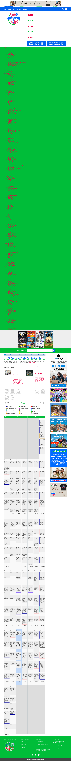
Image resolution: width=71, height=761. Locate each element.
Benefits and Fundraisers (11, 310)
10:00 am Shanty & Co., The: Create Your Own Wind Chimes (18, 598)
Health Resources (8, 143)
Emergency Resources (11, 74)
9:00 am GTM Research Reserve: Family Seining (42, 482)
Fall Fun (8, 314)
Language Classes (10, 226)
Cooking (8, 215)
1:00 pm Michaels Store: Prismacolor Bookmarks (6, 494)
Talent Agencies (10, 87)
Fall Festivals (9, 313)
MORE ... (43, 455)
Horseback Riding (10, 280)
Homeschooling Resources (12, 80)
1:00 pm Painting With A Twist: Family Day (6, 482)
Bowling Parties (10, 180)
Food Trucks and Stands (11, 193)
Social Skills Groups (10, 84)
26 (22, 630)
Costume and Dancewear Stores (13, 252)
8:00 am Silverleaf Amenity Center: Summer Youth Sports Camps (12, 475)
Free (21, 413)
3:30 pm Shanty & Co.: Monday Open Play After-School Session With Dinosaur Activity (12, 551)
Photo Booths (9, 201)
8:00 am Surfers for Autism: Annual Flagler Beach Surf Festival (42, 635)
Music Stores (9, 258)
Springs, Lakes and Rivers (12, 131)
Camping (9, 98)
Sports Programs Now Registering (13, 294)
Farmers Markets (10, 254)
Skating (8, 129)
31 (10, 686)
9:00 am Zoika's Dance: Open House (42, 436)
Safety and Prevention (11, 234)
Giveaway (25, 9)
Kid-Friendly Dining (10, 256)
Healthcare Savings (10, 160)
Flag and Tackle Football (11, 274)
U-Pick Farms (9, 329)
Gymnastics (9, 276)
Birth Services (9, 148)
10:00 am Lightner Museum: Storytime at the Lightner (6, 706)
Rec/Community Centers (11, 125)
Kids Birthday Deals (10, 196)
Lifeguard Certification (11, 282)
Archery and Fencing (11, 267)
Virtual (8, 241)
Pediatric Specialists (10, 169)
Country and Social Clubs (11, 99)
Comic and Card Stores (11, 250)
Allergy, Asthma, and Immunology (13, 144)
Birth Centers (9, 147)
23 (4, 630)
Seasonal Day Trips (10, 323)
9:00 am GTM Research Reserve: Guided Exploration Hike (42, 442)
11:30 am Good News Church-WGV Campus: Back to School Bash (6, 550)
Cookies (8, 187)
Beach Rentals (10, 245)
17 (10, 570)
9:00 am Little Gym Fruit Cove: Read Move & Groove (36, 522)
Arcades (8, 93)
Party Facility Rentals (11, 199)
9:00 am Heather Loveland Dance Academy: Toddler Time (24, 523)
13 (28, 517)
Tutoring (8, 70)
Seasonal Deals (10, 324)
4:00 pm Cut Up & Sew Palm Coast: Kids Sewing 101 (18, 540)
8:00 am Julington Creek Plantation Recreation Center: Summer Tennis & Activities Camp (12, 485)
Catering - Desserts (10, 182)
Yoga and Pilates (10, 306)
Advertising (19, 9)
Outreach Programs (10, 231)
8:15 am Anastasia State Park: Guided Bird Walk (18, 522)
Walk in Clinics (9, 175)
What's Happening (8, 308)
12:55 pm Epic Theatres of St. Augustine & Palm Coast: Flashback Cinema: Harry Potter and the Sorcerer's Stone (6, 717)
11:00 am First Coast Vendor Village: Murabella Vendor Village (6, 665)
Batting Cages (9, 94)
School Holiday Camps (11, 48)
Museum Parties (10, 198)
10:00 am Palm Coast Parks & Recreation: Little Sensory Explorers (18, 677)
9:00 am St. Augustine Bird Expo (6, 597)
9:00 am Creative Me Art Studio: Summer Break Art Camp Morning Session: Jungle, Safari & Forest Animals (12, 506)
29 (40, 630)
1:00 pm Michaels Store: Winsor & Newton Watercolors (6, 619)
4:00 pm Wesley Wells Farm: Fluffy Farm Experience (36, 559)
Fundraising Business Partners (12, 79)
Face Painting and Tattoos (12, 191)
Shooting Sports (10, 289)
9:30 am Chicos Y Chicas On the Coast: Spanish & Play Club (18, 575)
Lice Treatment (10, 162)
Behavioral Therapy (10, 146)
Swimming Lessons (10, 299)
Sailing (8, 286)
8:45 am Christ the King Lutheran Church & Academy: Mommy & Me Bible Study (6, 465)
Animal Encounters (10, 92)
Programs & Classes (8, 208)
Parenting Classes (10, 232)
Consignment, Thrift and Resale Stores (14, 251)
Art (7, 210)
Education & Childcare (9, 50)
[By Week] (12, 391)
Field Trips (9, 102)
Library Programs (36, 408)
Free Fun (9, 104)
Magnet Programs (10, 58)
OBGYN (8, 163)
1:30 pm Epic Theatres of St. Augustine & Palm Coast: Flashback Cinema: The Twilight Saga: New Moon (6, 505)
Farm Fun (9, 315)
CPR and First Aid (10, 153)
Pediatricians (9, 170)
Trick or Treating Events (11, 328)
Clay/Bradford (55, 6)
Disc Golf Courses (10, 101)
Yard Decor (9, 207)
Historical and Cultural (11, 224)
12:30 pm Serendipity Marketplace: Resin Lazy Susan (30, 619)
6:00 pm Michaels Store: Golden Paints (18, 559)
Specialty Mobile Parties (11, 204)
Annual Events (10, 309)
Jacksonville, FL (40, 742)
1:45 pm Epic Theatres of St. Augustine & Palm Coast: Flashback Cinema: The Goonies (24, 551)
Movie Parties (9, 197)
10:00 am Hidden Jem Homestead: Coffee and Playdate (30, 598)
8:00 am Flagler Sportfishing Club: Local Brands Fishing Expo (42, 464)
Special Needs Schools (11, 66)
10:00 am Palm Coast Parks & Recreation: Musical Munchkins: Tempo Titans (30, 665)
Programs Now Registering (12, 233)
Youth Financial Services (11, 89)
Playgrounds (9, 121)
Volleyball (9, 303)
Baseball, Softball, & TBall (11, 268)
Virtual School (9, 71)
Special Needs (23, 406)
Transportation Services (11, 68)
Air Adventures (10, 91)
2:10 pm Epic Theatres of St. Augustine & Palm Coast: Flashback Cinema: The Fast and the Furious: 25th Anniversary (24, 667)
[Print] (37, 391)
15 (40, 517)
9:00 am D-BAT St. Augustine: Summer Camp (12, 494)
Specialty (9, 237)
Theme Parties (10, 206)
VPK (8, 72)
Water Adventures (10, 141)
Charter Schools (10, 52)
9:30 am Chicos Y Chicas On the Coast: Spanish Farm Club (36, 610)
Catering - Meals (10, 184)
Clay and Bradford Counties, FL (42, 744)
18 (16, 570)
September (39, 402)
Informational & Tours (12, 408)
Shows (8, 325)
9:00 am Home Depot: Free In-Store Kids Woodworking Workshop (42, 450)
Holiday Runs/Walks (10, 319)
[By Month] (6, 391)
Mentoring (9, 227)
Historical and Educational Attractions (14, 110)
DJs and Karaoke (10, 189)
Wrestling (9, 305)
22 (40, 570)
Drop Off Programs (10, 53)
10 (10, 517)
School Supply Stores (11, 261)
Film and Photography (11, 222)
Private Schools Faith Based (12, 63)
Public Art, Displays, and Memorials (13, 123)
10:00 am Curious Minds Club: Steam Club (42, 549)
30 (4, 686)
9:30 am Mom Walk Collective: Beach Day (6, 700)
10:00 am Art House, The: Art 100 (12, 538)
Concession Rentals (10, 186)
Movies (8, 118)
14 (34, 517)
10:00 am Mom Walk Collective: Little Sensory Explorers (18, 664)
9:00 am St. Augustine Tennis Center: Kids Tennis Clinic (42, 473)
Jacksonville (22, 6)
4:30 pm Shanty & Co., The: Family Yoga (12, 619)
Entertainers (9, 190)
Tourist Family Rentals (11, 264)
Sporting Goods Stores (11, 262)
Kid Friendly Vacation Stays (12, 113)
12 (22, 517)
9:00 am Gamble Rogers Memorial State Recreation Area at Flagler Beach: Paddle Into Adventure (36, 578)
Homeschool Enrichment (11, 225)
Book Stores (9, 247)
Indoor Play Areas (10, 112)
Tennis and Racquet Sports (12, 301)
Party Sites (9, 200)
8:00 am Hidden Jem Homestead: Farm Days (24, 574)
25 (16, 630)
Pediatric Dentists (10, 167)
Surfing (8, 296)
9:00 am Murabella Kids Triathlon (6, 472)
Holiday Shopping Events (11, 320)
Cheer (8, 271)
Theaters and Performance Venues (13, 137)
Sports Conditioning (10, 293)
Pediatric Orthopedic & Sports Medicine (14, 168)
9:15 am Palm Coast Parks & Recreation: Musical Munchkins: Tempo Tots (30, 645)
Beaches (9, 95)
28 (34, 630)
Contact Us (23, 747)
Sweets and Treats (10, 263)
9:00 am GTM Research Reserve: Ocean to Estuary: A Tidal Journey (42, 540)
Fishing (8, 103)
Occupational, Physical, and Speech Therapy (15, 165)
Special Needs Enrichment (12, 236)
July (8, 402)
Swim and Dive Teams (11, 298)
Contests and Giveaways (11, 311)
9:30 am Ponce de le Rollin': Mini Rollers (36, 531)
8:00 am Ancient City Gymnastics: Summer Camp (12, 464)
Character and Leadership (12, 213)
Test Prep (9, 67)
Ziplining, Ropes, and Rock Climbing (13, 142)
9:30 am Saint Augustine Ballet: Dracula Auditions (42, 609)
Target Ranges (10, 134)
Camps (6, 47)
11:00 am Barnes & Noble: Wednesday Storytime (24, 540)
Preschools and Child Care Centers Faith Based (15, 61)
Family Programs (10, 220)
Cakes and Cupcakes (11, 181)
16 (4, 570)
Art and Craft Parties (11, 178)
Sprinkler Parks (10, 132)
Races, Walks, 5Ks (36, 406)
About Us (22, 745)
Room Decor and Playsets (12, 260)
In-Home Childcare (10, 57)
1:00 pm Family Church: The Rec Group (6, 676)
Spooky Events (10, 327)
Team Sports (9, 300)
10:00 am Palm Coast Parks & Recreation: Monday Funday (12, 656)
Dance (8, 217)
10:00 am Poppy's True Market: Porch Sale (6, 655)
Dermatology (9, 155)
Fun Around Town (8, 90)
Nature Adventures (10, 120)
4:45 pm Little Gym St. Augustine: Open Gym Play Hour (18, 619)
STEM (8, 238)
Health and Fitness (10, 277)
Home (5, 9)
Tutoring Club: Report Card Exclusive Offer (17, 371)
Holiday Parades (10, 318)
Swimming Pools (10, 133)
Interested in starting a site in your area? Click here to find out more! (43, 750)
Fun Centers (9, 105)
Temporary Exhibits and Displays (13, 136)
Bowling (8, 96)
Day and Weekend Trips (11, 100)
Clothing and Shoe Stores (11, 248)
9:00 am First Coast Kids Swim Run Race (6, 644)
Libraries (9, 114)
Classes (9, 411)
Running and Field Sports (11, 285)
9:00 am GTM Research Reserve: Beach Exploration (42, 522)
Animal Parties (10, 177)
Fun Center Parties (10, 194)
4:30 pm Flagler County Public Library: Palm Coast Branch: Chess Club (18, 551)
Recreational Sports (10, 127)
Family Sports (9, 273)
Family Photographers (11, 77)
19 (22, 570)
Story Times (9, 239)
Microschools (9, 60)
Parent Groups (10, 82)
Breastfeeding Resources (11, 149)
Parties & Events (8, 176)
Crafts (8, 216)
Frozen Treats (9, 255)
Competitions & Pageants (25, 411)
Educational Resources (11, 54)
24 (10, 630)
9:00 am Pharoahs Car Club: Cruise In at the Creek (42, 676)
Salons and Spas (10, 128)
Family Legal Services (11, 76)
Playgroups (9, 83)
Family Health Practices (11, 159)
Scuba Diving (9, 287)
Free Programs (10, 223)
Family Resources (8, 73)
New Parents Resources (11, 81)
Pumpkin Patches (10, 322)
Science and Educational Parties (13, 203)
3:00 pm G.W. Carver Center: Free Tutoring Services (24, 559)
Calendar (9, 9)
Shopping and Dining (9, 243)
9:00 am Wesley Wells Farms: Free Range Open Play (24, 588)
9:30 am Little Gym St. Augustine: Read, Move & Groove (12, 634)
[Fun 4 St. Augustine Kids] (14, 18)
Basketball (9, 270)
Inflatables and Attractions (12, 195)
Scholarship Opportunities (12, 65)
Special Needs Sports (11, 291)
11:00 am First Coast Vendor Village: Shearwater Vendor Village (6, 541)
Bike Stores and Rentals (11, 246)
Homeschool (9, 56)
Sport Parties (9, 205)
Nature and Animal (10, 229)
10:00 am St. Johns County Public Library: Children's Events (12, 523)
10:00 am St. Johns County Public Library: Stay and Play (12, 588)
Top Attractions (10, 138)
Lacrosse (9, 281)
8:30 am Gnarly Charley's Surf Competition (42, 423)
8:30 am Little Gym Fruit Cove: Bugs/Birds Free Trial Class (30, 635)
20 (28, 570)
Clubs (8, 214)
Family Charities (10, 75)
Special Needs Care (10, 171)
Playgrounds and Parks (11, 122)
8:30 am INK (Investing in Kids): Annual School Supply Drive (42, 644)
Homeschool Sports (10, 279)
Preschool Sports (10, 284)
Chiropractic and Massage (12, 151)
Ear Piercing (9, 253)
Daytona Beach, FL (40, 741)
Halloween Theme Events (11, 317)
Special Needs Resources (12, 85)
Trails (8, 140)
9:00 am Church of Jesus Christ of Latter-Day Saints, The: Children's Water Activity (42, 576)
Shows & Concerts (24, 408)
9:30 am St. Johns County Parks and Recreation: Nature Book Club (24, 610)
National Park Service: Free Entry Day (18, 633)
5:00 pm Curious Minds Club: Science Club (12, 726)
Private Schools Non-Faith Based (13, 64)
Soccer (8, 290)
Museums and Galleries (11, 119)
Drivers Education (10, 219)
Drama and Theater (10, 218)
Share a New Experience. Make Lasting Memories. (38, 372)
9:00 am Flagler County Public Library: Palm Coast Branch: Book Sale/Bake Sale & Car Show (42, 600)
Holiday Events (35, 411)
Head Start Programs (11, 55)
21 (34, 570)
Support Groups (10, 86)
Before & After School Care (12, 51)
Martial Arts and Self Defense (12, 283)
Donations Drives (10, 312)
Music (8, 228)
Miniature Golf (9, 117)
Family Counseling (10, 157)
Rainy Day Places (10, 124)
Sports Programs (8, 266)
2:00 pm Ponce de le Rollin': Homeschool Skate (30, 550)
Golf (8, 275)
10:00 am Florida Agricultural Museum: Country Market (42, 495)
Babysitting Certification (11, 212)
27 (28, 630)
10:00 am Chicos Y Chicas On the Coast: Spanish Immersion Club (24, 620)
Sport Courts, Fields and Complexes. (13, 130)
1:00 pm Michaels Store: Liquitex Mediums (6, 559)
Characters (9, 185)
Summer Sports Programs (12, 295)
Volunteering (9, 242)
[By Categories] (6, 397)
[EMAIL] (42, 391)
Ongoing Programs (11, 413)
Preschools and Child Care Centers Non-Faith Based (16, 62)
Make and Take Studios (11, 115)
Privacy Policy (23, 744)
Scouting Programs (10, 235)
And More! (39, 745)
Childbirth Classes (10, 150)
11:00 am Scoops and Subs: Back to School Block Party (6, 532)
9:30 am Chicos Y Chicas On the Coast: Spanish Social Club (30, 575)
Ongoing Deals (10, 321)
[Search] (12, 397)
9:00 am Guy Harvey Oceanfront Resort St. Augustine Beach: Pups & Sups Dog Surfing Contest (36, 647)
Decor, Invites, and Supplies (12, 188)
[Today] (18, 391)
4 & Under (9, 209)
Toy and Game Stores (11, 265)
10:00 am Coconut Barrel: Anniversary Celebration (42, 559)
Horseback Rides (10, 111)
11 (16, 517)
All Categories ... (35, 413)
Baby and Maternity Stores (12, 244)
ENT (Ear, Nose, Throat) (11, 156)
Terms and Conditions (25, 742)
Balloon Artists (9, 179)
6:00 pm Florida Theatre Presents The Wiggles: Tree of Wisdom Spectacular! (30, 561)
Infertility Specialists (10, 161)
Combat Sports (10, 272)
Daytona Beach (39, 6)
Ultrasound (9, 172)
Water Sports (9, 304)
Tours (8, 139)
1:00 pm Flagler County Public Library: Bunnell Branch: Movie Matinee (12, 611)
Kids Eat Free (9, 257)
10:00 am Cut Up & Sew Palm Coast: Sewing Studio (12, 532)
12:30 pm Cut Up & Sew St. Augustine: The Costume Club (6, 609)
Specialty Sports (10, 292)
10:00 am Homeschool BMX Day (12, 597)
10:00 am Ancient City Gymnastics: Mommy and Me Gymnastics (30, 523)
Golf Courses (9, 109)
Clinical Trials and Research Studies (13, 152)
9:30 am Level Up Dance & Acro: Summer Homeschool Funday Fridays (36, 541)
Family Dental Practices (11, 158)
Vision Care (9, 174)
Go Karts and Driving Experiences (13, 108)
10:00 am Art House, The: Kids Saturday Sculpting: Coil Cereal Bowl (42, 503)
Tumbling (9, 302)
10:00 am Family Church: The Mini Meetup (36, 619)
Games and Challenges (11, 106)
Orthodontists (9, 166)
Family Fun (9, 406)
